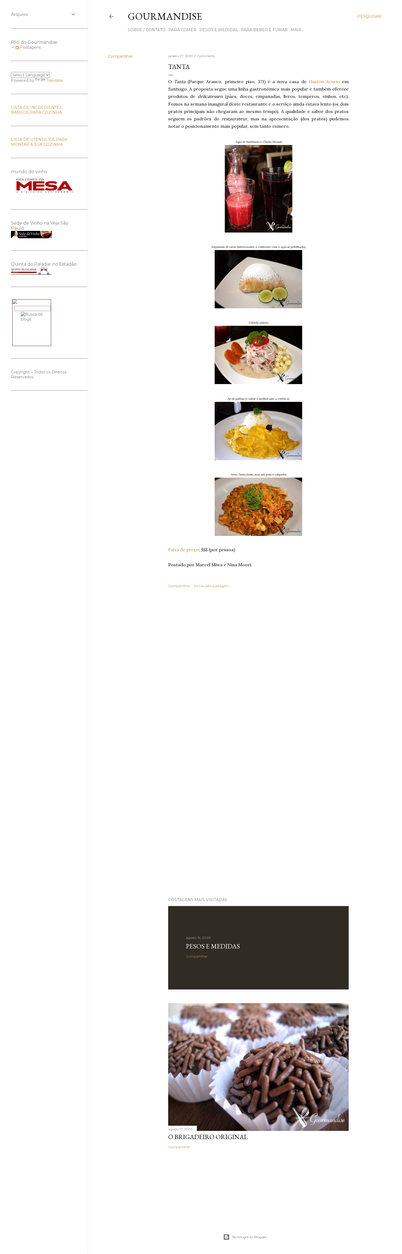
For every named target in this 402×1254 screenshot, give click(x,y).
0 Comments (204, 56)
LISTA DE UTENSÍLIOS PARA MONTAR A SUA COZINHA (39, 142)
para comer (182, 29)
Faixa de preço (183, 549)
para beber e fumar (264, 29)
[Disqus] (258, 671)
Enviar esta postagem (211, 586)
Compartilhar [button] (120, 56)
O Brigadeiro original (208, 1137)
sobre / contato (146, 29)
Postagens (30, 47)
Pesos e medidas (213, 946)
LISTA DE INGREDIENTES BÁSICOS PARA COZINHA (36, 110)
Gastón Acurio (325, 81)
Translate (54, 80)
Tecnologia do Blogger (249, 1237)
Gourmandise (165, 16)
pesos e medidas (218, 29)
